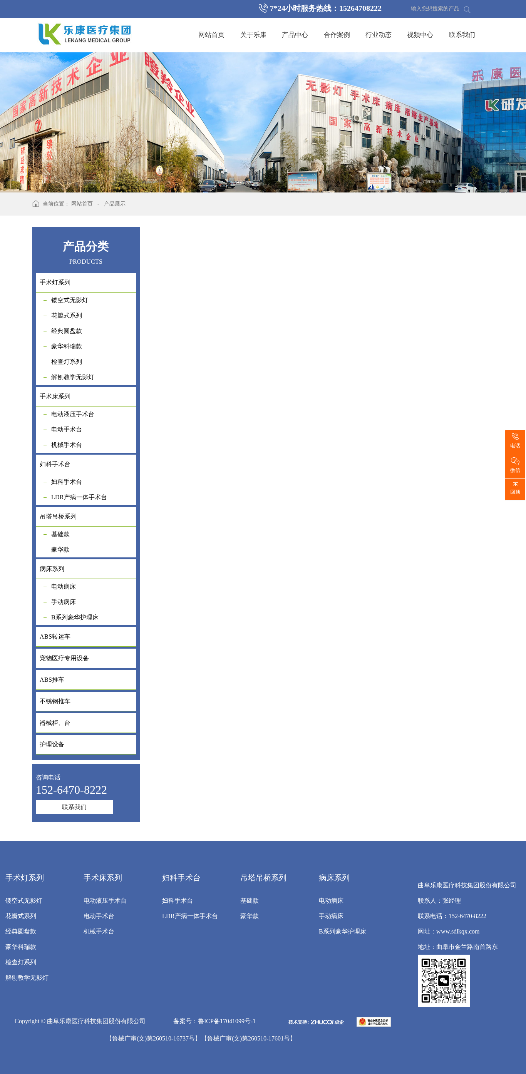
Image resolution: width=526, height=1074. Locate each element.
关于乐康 (253, 34)
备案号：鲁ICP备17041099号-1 (214, 1021)
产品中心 (295, 34)
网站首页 (211, 34)
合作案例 (337, 34)
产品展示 (115, 204)
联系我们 (462, 34)
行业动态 (378, 34)
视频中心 (420, 34)
